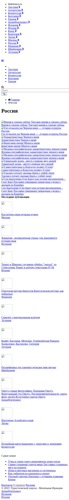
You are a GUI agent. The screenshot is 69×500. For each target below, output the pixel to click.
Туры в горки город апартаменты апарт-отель (34, 461)
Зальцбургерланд (18, 22)
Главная (15, 99)
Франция (13, 46)
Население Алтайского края (17, 420)
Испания (13, 25)
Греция (12, 19)
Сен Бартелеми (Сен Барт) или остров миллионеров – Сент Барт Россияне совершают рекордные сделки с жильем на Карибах (32, 191)
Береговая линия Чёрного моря (19, 146)
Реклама (30, 485)
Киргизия (14, 34)
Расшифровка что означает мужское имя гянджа (28, 367)
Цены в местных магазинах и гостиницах (32, 470)
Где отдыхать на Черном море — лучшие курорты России (34, 134)
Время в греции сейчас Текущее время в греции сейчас (32, 125)
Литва (12, 37)
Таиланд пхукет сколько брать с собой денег (26, 176)
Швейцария (15, 49)
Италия (12, 28)
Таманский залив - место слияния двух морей (27, 164)
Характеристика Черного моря (18, 140)
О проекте (19, 485)
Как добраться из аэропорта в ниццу (29, 473)
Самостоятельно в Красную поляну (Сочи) (25, 170)
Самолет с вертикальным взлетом (20, 317)
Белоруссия (15, 13)
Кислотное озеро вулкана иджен (19, 214)
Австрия (13, 7)
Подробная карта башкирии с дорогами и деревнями (31, 443)
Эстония (13, 52)
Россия (12, 43)
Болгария (13, 16)
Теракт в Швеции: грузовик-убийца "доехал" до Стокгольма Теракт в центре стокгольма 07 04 (28, 266)
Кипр (11, 31)
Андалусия (14, 10)
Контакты (7, 485)
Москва (12, 40)
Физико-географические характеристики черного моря (32, 152)
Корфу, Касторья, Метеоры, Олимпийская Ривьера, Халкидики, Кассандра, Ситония (30, 342)
